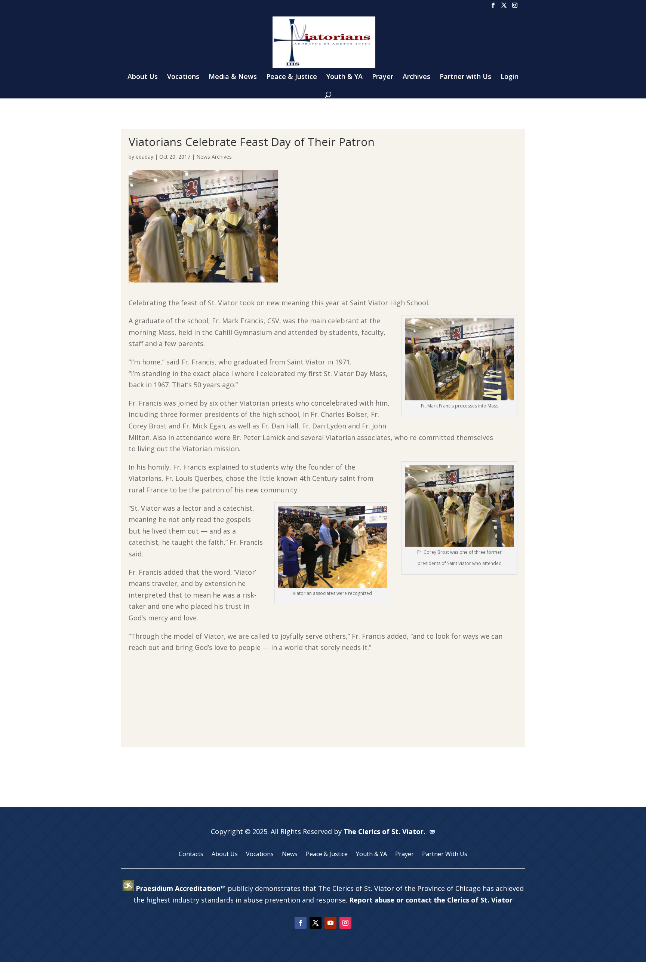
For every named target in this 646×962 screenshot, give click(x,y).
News (290, 854)
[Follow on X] (316, 923)
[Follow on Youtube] (330, 923)
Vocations (183, 77)
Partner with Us (465, 77)
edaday (144, 156)
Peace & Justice (291, 77)
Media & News (233, 77)
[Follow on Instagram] (345, 923)
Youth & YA (344, 77)
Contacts (191, 854)
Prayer (382, 77)
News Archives (214, 156)
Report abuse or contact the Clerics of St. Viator (431, 899)
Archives (416, 77)
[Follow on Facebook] (301, 923)
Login (510, 77)
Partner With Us (444, 854)
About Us (142, 77)
